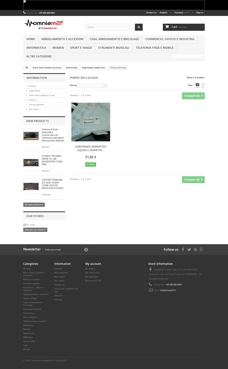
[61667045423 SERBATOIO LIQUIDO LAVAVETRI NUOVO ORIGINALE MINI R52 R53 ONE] (90, 122)
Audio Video (29, 341)
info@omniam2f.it (168, 290)
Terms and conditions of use (41, 95)
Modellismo (29, 333)
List (203, 87)
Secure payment (36, 104)
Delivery (32, 86)
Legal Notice (34, 91)
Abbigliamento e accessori (62, 39)
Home (30, 39)
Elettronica (28, 325)
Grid (197, 87)
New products (37, 121)
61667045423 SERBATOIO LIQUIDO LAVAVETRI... (90, 148)
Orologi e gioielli (31, 283)
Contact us (151, 12)
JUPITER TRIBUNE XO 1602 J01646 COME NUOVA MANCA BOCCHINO (52, 183)
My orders (90, 269)
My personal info (93, 281)
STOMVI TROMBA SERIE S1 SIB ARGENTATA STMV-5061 (52, 160)
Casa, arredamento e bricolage (114, 39)
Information (36, 78)
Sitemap (58, 299)
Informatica (36, 47)
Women (58, 47)
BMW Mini (28, 337)
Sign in (199, 12)
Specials (58, 269)
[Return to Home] (26, 68)
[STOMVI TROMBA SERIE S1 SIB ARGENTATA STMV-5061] (31, 162)
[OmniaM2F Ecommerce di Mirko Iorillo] (52, 24)
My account (93, 264)
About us (32, 100)
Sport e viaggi (81, 47)
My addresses (91, 277)
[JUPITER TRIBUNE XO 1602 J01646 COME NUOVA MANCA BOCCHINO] (31, 186)
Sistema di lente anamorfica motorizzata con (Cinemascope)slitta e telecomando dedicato (53, 135)
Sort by (73, 85)
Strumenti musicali (113, 47)
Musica (26, 329)
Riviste (26, 349)
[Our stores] (44, 224)
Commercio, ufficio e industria (169, 39)
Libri (25, 345)
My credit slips (92, 273)
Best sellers (59, 277)
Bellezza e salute (31, 279)
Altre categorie (39, 56)
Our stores (33, 109)
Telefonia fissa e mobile (155, 47)
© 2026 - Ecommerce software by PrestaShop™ (45, 360)
